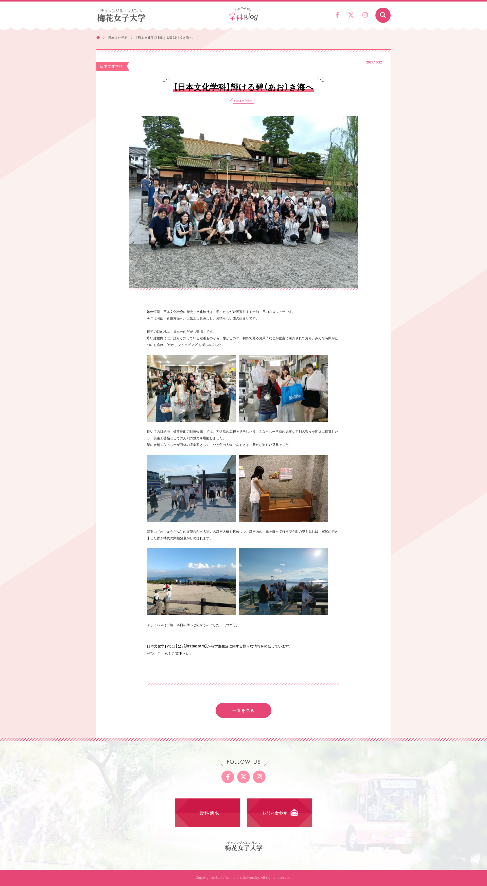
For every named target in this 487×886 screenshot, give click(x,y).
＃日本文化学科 (243, 100)
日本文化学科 (118, 37)
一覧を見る (243, 710)
